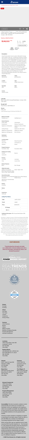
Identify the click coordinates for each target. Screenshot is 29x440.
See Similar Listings (22, 45)
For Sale (4, 306)
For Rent (4, 307)
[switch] (20, 29)
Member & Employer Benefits (9, 330)
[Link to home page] (14, 2)
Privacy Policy (5, 317)
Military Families (6, 328)
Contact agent (4, 28)
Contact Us (5, 316)
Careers (4, 314)
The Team (4, 312)
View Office (5, 347)
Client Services (6, 324)
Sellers (4, 327)
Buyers (4, 325)
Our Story (4, 311)
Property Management (7, 331)
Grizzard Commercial (7, 333)
